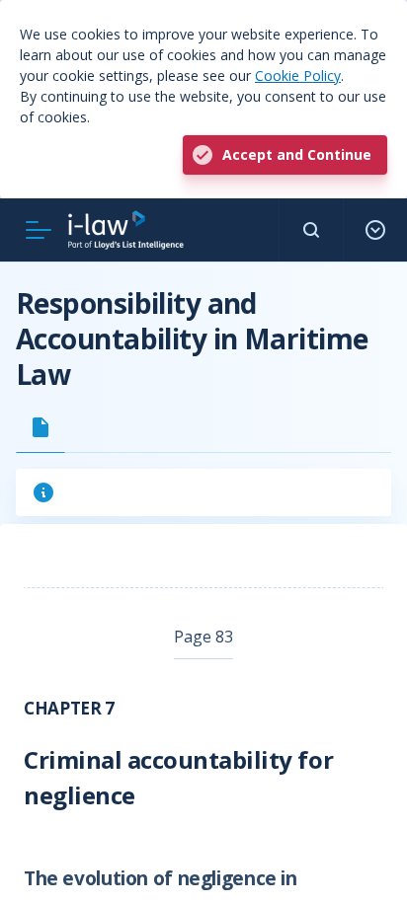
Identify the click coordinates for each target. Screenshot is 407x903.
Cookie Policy (298, 75)
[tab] (40, 427)
